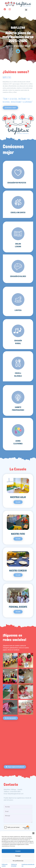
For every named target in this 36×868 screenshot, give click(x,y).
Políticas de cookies (4, 865)
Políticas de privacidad (14, 865)
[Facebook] (5, 9)
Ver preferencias (18, 861)
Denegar (18, 856)
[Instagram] (10, 9)
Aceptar (18, 851)
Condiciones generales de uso (28, 865)
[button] (33, 833)
